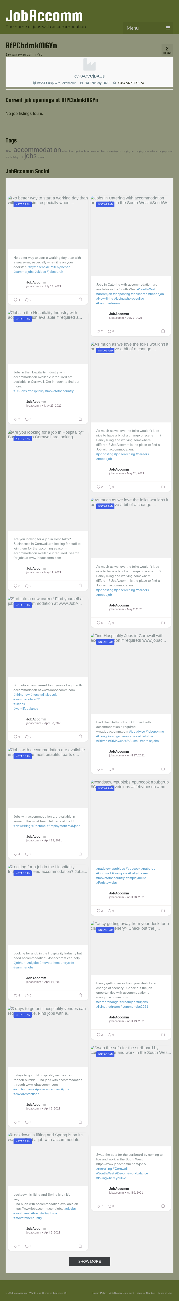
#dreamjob (104, 294)
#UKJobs (20, 391)
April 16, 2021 (53, 982)
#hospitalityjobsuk (44, 694)
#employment (136, 878)
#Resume (38, 826)
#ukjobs (40, 271)
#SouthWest (146, 289)
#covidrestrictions (26, 1094)
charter (104, 151)
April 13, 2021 (136, 1021)
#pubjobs (118, 868)
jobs (30, 156)
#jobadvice (137, 731)
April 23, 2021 (53, 840)
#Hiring (101, 736)
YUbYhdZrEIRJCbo (131, 83)
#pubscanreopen (47, 1089)
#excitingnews (24, 1089)
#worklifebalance (26, 708)
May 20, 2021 (135, 473)
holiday (14, 157)
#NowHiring (104, 298)
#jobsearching (124, 454)
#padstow (103, 868)
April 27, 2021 (136, 755)
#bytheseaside (39, 267)
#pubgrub (148, 868)
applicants (80, 151)
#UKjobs (74, 826)
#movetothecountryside (57, 962)
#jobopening (155, 731)
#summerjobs (24, 271)
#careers (142, 454)
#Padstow (145, 736)
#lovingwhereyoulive (129, 298)
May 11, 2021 (52, 572)
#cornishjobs (149, 741)
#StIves (101, 741)
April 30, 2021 (53, 723)
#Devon (121, 1173)
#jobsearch (55, 271)
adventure (68, 151)
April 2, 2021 (52, 1232)
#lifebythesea (60, 267)
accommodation (37, 149)
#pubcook (133, 868)
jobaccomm (33, 286)
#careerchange (107, 1002)
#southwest (22, 1213)
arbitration (93, 151)
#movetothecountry (59, 391)
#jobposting (121, 294)
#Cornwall (103, 873)
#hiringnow (22, 694)
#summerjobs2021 (27, 699)
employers (128, 151)
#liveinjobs (119, 873)
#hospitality (36, 391)
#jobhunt (20, 962)
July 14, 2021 (52, 286)
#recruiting (104, 1168)
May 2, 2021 (135, 609)
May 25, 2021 (53, 405)
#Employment (57, 826)
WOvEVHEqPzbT (22, 54)
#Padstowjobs (106, 882)
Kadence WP (60, 1293)
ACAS (9, 151)
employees (115, 151)
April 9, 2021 (52, 1108)
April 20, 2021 (136, 897)
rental (41, 157)
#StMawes (116, 741)
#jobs (65, 1089)
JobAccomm (44, 15)
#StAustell (131, 741)
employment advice (147, 151)
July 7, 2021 (134, 317)
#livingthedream (108, 303)
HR (21, 157)
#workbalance (137, 1173)
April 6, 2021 (135, 1192)
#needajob (156, 294)
